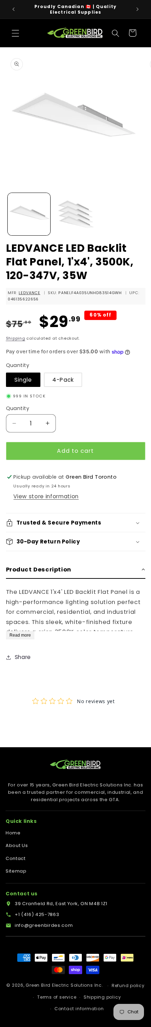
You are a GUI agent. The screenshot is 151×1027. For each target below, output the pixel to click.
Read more (20, 635)
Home (13, 833)
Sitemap (16, 871)
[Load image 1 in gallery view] (29, 214)
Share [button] (23, 657)
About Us (17, 845)
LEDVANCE (29, 293)
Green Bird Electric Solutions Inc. (64, 985)
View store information (46, 496)
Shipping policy (102, 997)
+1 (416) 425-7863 (37, 914)
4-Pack (63, 379)
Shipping (15, 338)
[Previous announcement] (13, 9)
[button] (15, 33)
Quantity (17, 408)
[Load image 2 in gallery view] (75, 214)
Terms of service (56, 997)
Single (23, 379)
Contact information (79, 1009)
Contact (16, 858)
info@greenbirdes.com (44, 925)
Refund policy (128, 985)
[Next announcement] (137, 9)
